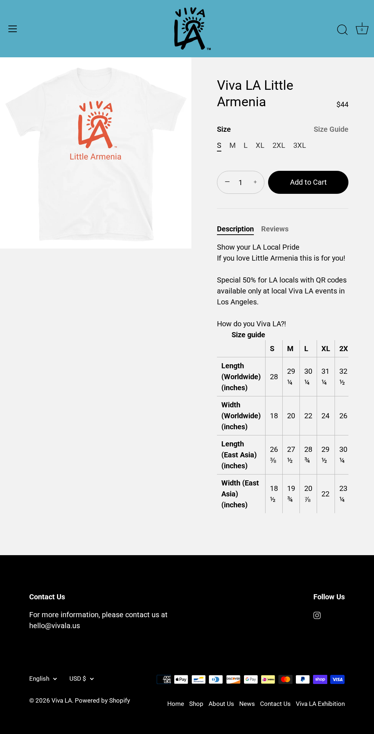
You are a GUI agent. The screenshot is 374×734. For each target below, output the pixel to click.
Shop (196, 703)
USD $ (77, 678)
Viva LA (61, 700)
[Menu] (13, 29)
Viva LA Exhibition (320, 703)
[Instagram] (317, 614)
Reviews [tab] (275, 228)
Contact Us (275, 703)
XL (260, 145)
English (39, 678)
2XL (278, 145)
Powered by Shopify (102, 700)
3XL (299, 145)
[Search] (342, 30)
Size (282, 129)
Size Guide (331, 129)
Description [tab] (235, 228)
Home (175, 703)
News (247, 703)
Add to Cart (308, 182)
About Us (221, 703)
